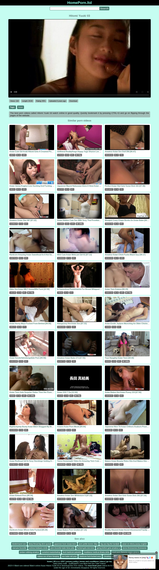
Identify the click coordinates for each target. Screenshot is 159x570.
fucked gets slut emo (85, 548)
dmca (102, 561)
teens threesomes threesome (135, 548)
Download (73, 101)
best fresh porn (94, 566)
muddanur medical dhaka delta (96, 552)
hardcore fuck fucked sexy (90, 556)
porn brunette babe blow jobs (62, 548)
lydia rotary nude (60, 564)
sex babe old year (69, 556)
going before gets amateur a (108, 548)
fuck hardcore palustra (72, 552)
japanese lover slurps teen (65, 544)
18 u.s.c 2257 (59, 561)
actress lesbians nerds (38, 548)
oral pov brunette (19, 548)
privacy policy (72, 561)
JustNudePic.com (75, 564)
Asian (20, 107)
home (49, 561)
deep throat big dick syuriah (40, 544)
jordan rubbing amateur (29, 552)
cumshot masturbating (51, 552)
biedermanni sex (19, 544)
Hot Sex (91, 564)
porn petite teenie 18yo (88, 544)
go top (109, 561)
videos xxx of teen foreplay (48, 556)
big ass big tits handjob (109, 544)
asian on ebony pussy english (134, 544)
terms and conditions (89, 561)
